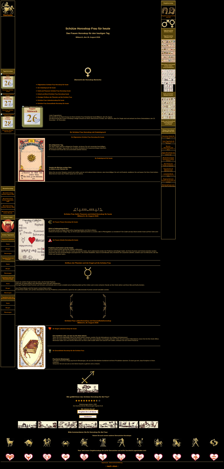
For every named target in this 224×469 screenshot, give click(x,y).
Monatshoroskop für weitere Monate (8, 212)
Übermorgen (8, 253)
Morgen (8, 248)
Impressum (105, 462)
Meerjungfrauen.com (168, 185)
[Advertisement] (8, 43)
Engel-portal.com (168, 180)
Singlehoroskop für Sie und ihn (168, 16)
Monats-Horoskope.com (168, 147)
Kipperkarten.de (168, 169)
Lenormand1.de (168, 174)
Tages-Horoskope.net (168, 153)
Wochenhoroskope (168, 159)
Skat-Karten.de (168, 164)
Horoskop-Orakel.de (168, 137)
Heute (8, 244)
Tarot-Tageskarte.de (168, 142)
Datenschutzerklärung (115, 462)
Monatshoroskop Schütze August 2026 (8, 193)
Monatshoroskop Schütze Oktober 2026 (7, 206)
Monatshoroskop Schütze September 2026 (8, 200)
